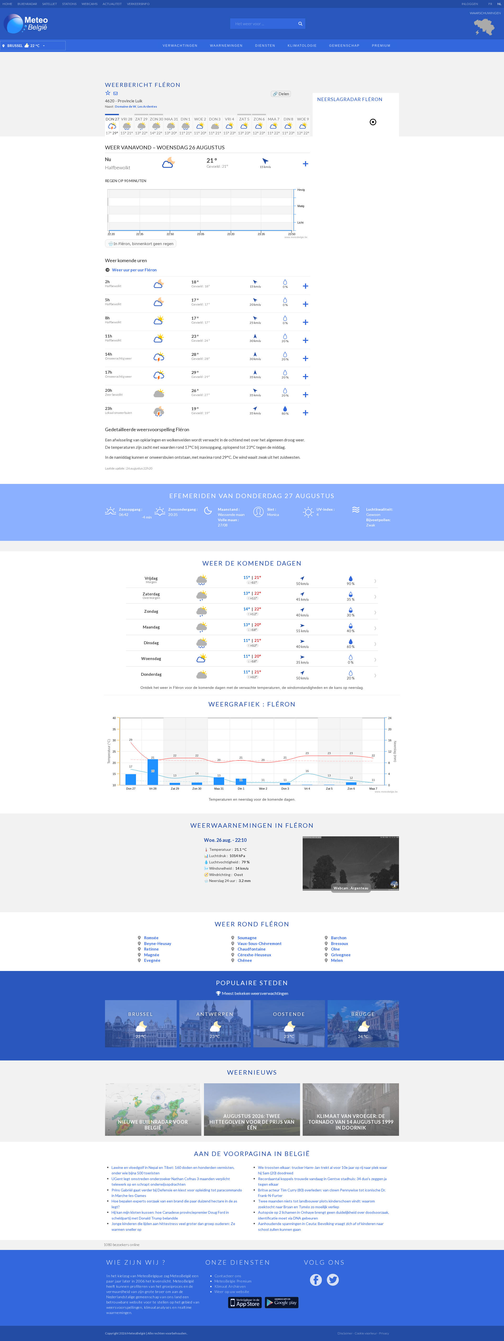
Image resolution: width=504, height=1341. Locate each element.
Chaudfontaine (252, 949)
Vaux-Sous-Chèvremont (260, 943)
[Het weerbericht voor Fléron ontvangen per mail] (115, 93)
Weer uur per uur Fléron (134, 269)
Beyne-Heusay (157, 943)
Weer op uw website (231, 1291)
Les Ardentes (147, 106)
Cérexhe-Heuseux (254, 954)
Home (7, 4)
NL (499, 4)
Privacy (384, 1333)
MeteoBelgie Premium (233, 1281)
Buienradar (27, 4)
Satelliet (49, 4)
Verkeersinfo (138, 4)
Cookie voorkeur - (366, 1333)
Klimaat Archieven (230, 1286)
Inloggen (470, 4)
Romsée (151, 937)
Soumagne (247, 937)
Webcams (89, 4)
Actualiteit (112, 4)
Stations (69, 4)
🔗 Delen (281, 93)
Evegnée (152, 960)
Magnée (151, 954)
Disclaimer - (346, 1333)
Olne (335, 949)
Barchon (338, 937)
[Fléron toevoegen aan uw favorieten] (108, 92)
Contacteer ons (228, 1276)
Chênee (245, 960)
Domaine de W (125, 106)
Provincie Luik (130, 100)
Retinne (151, 949)
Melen (337, 960)
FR (490, 4)
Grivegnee (341, 954)
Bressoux (339, 943)
